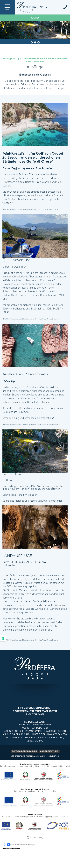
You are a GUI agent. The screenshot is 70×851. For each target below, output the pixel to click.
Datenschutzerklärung (24, 751)
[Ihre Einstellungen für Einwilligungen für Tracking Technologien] (3, 638)
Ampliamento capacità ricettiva (35, 789)
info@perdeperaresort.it (36, 707)
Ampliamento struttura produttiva (35, 764)
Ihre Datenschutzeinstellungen (22, 844)
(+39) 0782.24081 (65, 7)
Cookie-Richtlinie (49, 751)
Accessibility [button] (36, 837)
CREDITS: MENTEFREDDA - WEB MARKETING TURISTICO (37, 756)
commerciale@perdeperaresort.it (35, 711)
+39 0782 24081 (36, 714)
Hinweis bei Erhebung (11, 848)
